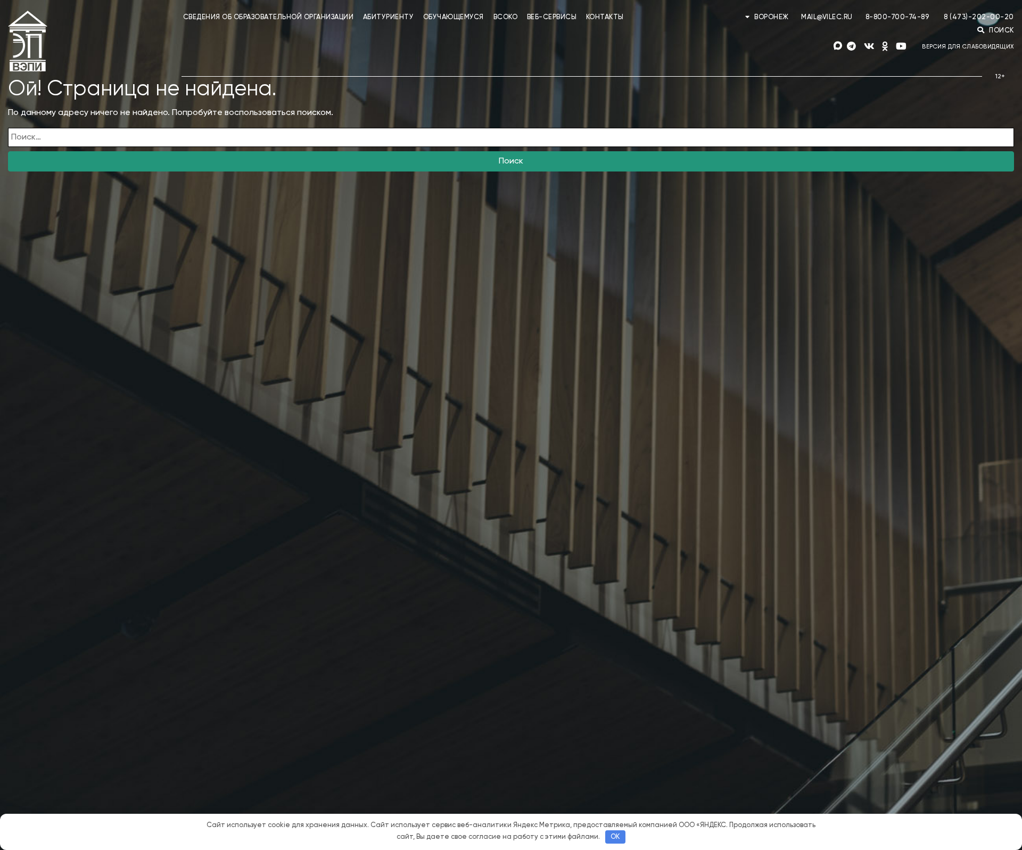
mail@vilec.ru (827, 17)
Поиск (511, 161)
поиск (1000, 30)
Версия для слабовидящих (968, 47)
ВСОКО (505, 17)
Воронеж (771, 17)
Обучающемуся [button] (453, 17)
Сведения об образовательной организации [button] (268, 17)
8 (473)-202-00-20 (979, 17)
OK (615, 836)
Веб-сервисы (552, 17)
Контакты (605, 17)
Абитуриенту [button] (388, 17)
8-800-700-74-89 (897, 17)
